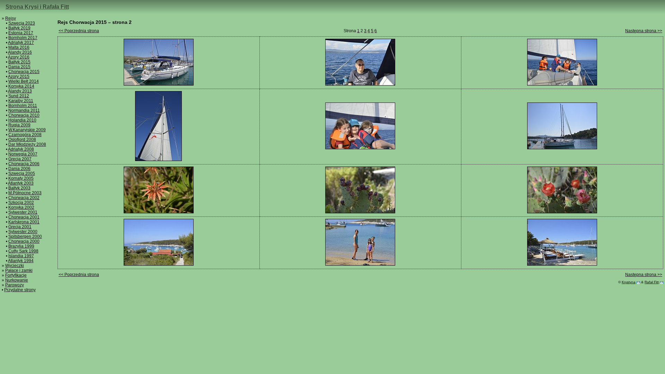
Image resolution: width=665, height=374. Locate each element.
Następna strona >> (643, 30)
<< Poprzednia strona (79, 30)
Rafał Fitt (652, 282)
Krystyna (629, 282)
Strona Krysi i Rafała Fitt (37, 7)
